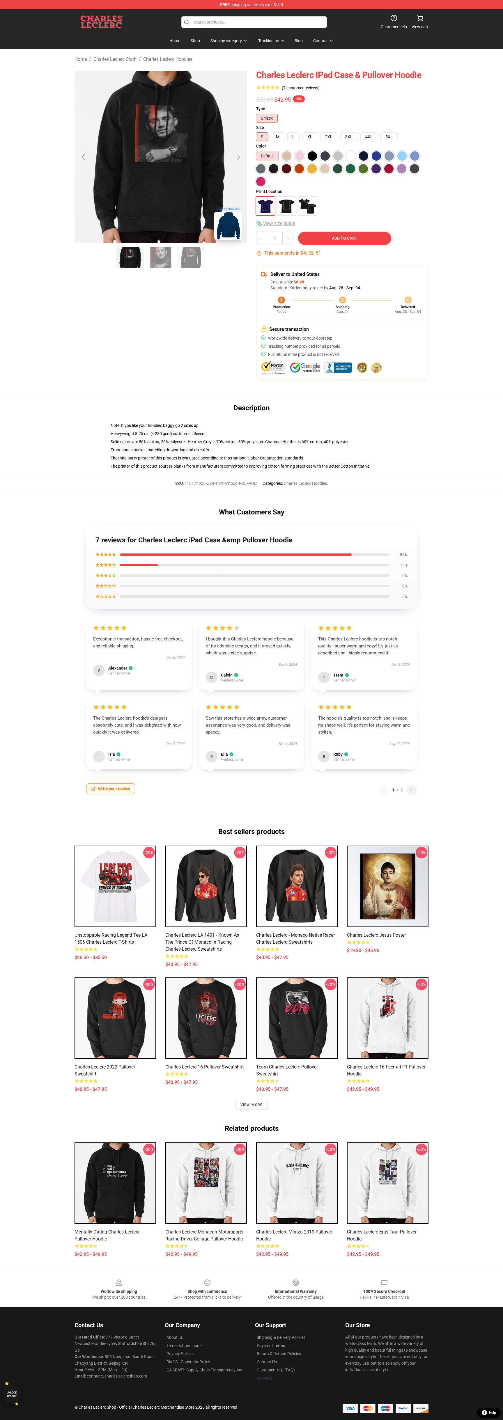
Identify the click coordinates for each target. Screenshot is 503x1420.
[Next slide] (238, 157)
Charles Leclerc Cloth (115, 59)
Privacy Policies (180, 1353)
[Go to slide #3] (191, 257)
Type (260, 108)
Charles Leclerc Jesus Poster (376, 935)
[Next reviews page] (411, 790)
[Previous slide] (83, 157)
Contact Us (267, 1361)
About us (175, 1337)
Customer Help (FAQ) (276, 1370)
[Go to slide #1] (130, 257)
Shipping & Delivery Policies (281, 1337)
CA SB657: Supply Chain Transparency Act (204, 1370)
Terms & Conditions (184, 1345)
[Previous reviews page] (383, 790)
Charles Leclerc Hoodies (167, 59)
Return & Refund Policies (279, 1353)
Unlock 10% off (12, 1394)
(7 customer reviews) (301, 88)
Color (261, 146)
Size (260, 127)
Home (81, 59)
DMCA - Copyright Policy (188, 1361)
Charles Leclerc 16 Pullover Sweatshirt (204, 1067)
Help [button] (492, 1413)
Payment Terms (271, 1345)
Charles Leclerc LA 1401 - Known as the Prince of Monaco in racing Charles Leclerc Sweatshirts (202, 942)
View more (251, 1105)
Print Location (269, 191)
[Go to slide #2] (161, 257)
